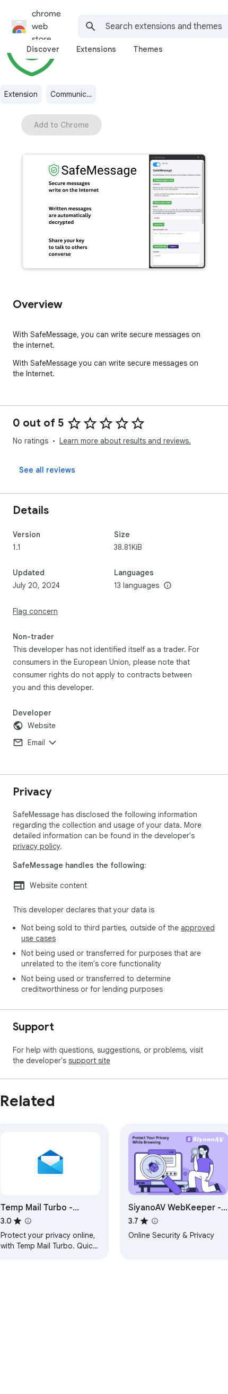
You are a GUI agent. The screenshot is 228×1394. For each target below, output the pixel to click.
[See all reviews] (47, 470)
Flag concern (35, 611)
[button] (114, 212)
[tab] (43, 49)
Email (36, 742)
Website (42, 725)
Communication (73, 94)
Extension (21, 94)
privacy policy (36, 846)
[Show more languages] (167, 586)
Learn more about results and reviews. (125, 441)
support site (89, 1060)
